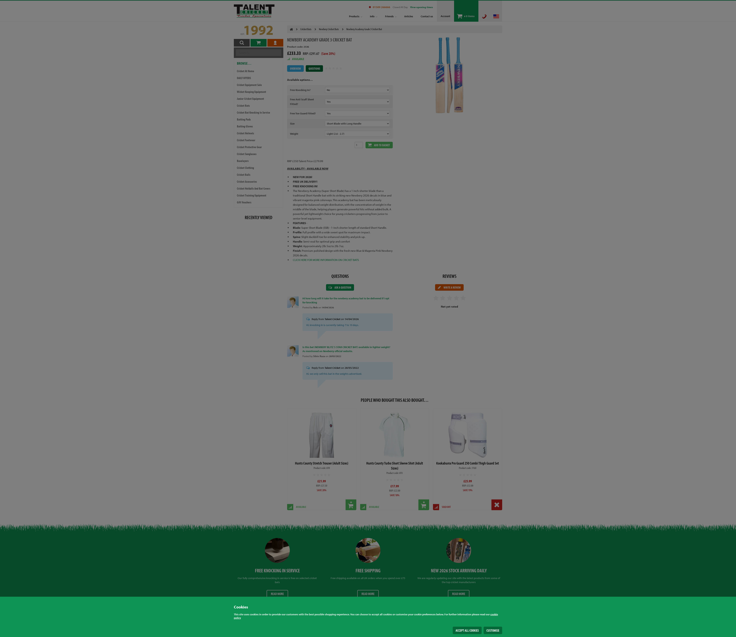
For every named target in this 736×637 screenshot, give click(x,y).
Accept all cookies (467, 630)
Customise (492, 630)
